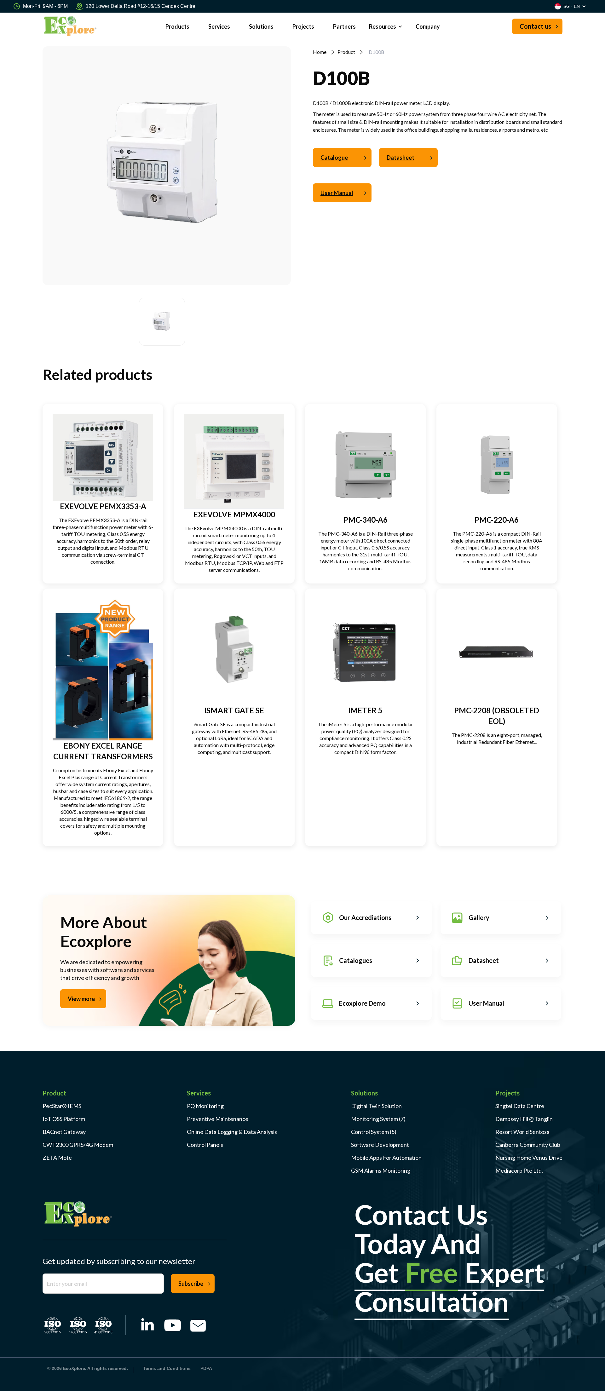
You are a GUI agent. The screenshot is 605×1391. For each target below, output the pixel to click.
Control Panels (205, 1144)
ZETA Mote (57, 1157)
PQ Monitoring (205, 1105)
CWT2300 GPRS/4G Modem (78, 1144)
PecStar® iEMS (62, 1105)
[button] (385, 26)
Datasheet (400, 157)
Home (319, 52)
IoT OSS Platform (64, 1118)
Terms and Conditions (167, 1368)
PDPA (206, 1368)
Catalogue (334, 157)
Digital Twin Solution (376, 1105)
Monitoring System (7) (378, 1118)
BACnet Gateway (64, 1131)
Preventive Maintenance (217, 1118)
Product (346, 52)
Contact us (535, 26)
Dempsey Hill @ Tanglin (524, 1118)
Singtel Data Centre (519, 1105)
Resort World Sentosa (522, 1131)
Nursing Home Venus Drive (528, 1157)
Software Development (380, 1144)
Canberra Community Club (527, 1144)
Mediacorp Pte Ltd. (519, 1170)
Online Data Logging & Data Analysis (232, 1131)
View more (81, 998)
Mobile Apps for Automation (386, 1157)
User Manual (336, 192)
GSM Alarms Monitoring (380, 1170)
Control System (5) (373, 1131)
